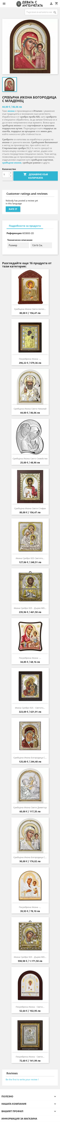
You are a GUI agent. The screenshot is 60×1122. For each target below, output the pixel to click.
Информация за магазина (19, 1118)
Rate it (13, 209)
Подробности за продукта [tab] (25, 225)
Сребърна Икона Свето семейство (30, 458)
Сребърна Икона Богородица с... (30, 757)
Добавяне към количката (35, 176)
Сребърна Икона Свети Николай (30, 408)
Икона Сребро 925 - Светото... (30, 707)
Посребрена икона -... (30, 358)
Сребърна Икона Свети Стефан (30, 508)
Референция (14, 233)
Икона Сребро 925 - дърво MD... (30, 608)
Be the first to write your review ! (22, 1079)
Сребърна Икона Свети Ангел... (30, 309)
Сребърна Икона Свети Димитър (30, 807)
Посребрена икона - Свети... (30, 1006)
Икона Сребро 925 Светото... (30, 558)
